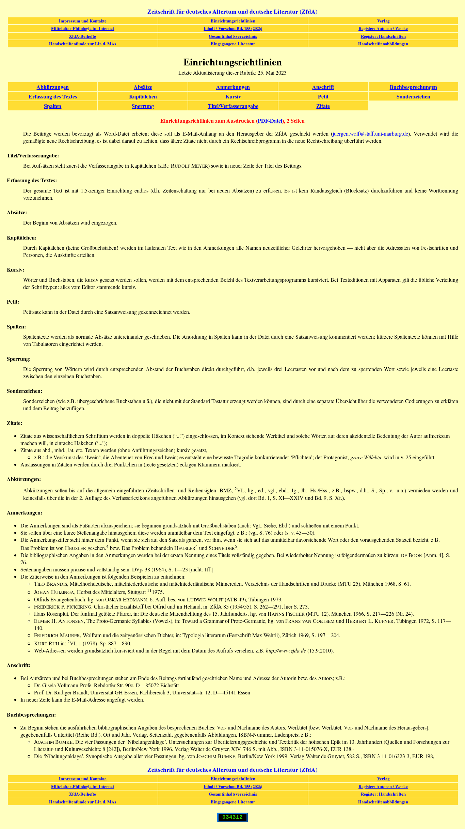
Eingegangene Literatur (233, 44)
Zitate (323, 106)
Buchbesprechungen (413, 87)
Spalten (52, 106)
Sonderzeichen (413, 96)
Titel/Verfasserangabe (233, 106)
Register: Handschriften (383, 36)
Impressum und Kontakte (83, 21)
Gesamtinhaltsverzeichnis (233, 36)
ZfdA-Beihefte (82, 36)
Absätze (143, 87)
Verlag (383, 21)
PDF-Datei (270, 120)
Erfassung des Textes (53, 96)
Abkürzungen (52, 87)
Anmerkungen (233, 87)
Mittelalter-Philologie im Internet (82, 28)
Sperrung (143, 106)
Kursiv (233, 96)
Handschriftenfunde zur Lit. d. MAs (82, 44)
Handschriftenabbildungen (383, 44)
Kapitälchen (143, 96)
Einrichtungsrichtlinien (233, 21)
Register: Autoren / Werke (383, 28)
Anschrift (323, 87)
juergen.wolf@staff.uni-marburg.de (370, 133)
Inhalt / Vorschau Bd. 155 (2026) (233, 28)
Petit (323, 96)
